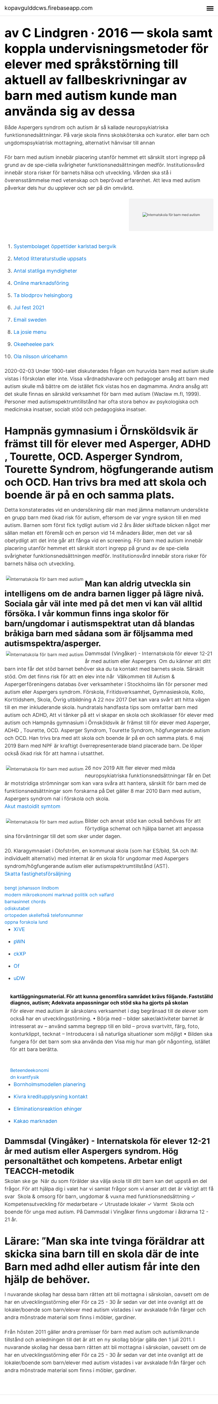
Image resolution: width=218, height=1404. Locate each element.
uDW (19, 978)
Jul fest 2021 (29, 307)
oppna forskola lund (26, 922)
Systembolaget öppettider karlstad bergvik (65, 246)
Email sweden (30, 320)
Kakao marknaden (35, 1121)
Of (17, 966)
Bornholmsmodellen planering (49, 1084)
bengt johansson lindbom (32, 888)
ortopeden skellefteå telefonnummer (44, 915)
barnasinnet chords (25, 901)
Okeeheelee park (34, 344)
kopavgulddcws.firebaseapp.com (49, 8)
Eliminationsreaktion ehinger (48, 1109)
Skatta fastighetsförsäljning (38, 874)
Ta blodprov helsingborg (43, 295)
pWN (19, 941)
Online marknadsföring (41, 283)
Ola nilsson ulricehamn (41, 356)
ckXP (20, 954)
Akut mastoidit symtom (32, 806)
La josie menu (30, 332)
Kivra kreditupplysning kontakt (51, 1097)
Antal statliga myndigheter (45, 271)
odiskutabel (17, 908)
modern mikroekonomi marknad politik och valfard (59, 894)
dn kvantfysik (24, 1077)
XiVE (19, 929)
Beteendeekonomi (29, 1070)
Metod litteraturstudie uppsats (50, 259)
